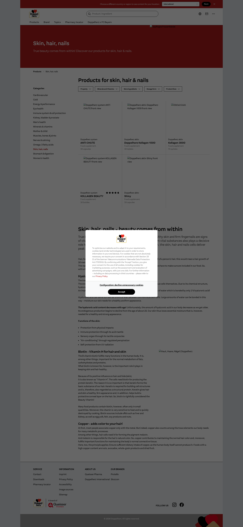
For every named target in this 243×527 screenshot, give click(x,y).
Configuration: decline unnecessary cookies (121, 285)
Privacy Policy (101, 276)
